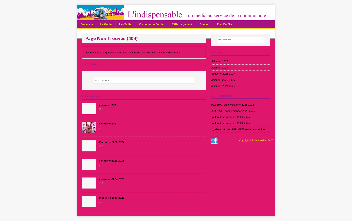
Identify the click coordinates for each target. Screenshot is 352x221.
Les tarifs (125, 24)
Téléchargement (182, 24)
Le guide (106, 24)
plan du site (224, 24)
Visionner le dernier (151, 24)
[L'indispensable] (176, 18)
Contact (205, 24)
